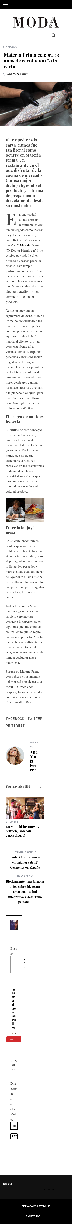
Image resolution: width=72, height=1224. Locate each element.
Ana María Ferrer (17, 74)
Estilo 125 (44, 1206)
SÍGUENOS (14, 1039)
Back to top (33, 1216)
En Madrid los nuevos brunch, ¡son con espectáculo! (22, 830)
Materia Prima (29, 245)
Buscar (25, 964)
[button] (12, 1033)
